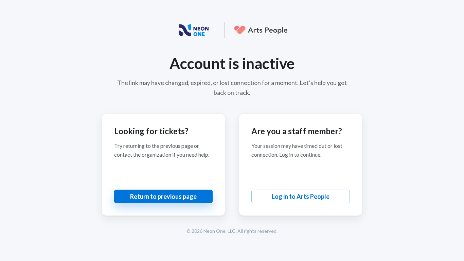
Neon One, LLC (219, 231)
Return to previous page (163, 196)
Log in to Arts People (300, 196)
